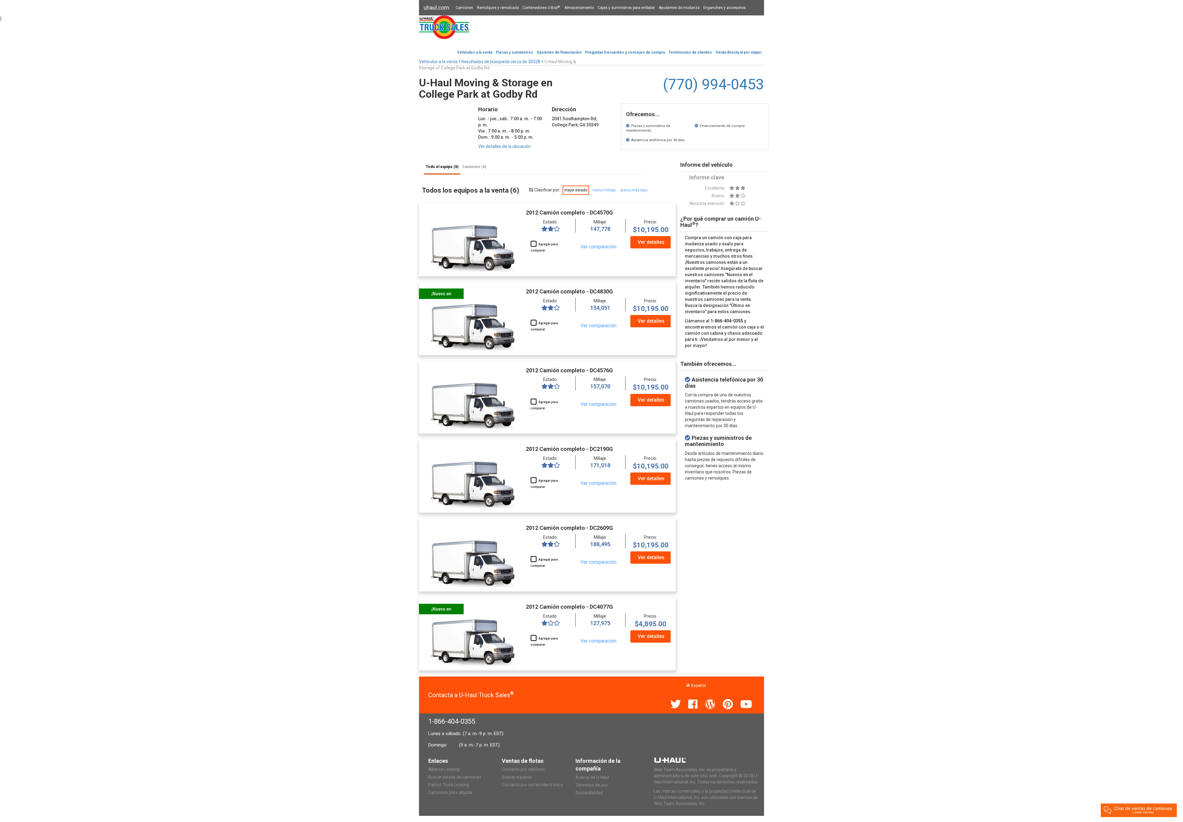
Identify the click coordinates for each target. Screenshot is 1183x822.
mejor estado (575, 190)
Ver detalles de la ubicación (504, 146)
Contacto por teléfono (523, 769)
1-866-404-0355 (451, 721)
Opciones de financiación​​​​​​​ (559, 52)
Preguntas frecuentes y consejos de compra (625, 52)
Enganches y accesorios (724, 8)
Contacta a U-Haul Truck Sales (471, 695)
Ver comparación (598, 247)
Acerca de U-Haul (592, 777)
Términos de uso (591, 785)
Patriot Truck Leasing (448, 784)
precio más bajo (634, 190)
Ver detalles (651, 242)
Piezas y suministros (514, 52)
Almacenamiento (579, 8)
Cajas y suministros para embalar (626, 8)
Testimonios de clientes (690, 52)
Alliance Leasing (444, 769)
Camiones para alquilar (450, 792)
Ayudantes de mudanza (679, 8)
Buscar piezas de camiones (455, 777)
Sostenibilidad (589, 792)
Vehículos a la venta (474, 52)
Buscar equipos (517, 777)
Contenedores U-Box (541, 7)
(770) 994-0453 (713, 84)
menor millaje (604, 190)
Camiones (464, 8)
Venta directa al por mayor (739, 52)
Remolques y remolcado (498, 8)
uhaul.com (436, 7)
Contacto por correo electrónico (532, 784)
